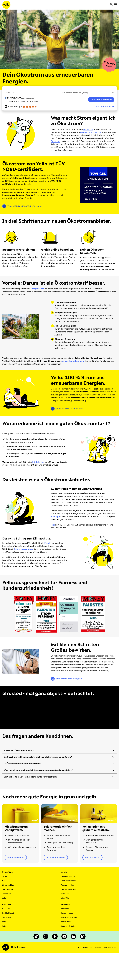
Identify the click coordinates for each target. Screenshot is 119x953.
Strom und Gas (8, 885)
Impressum (98, 947)
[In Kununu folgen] (83, 936)
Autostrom (6, 894)
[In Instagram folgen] (45, 936)
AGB (79, 947)
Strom (4, 876)
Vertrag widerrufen (68, 889)
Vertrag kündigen (68, 885)
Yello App (65, 894)
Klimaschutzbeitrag (69, 917)
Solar (4, 898)
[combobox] (87, 92)
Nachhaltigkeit (8, 913)
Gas (3, 881)
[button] (87, 92)
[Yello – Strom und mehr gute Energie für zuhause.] (6, 5)
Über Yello (6, 909)
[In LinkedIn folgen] (73, 936)
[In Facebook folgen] (55, 936)
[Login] (111, 4)
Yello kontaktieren (68, 881)
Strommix (65, 909)
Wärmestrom (7, 889)
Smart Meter (66, 922)
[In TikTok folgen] (36, 936)
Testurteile (6, 917)
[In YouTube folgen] (64, 936)
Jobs (4, 926)
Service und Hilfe (68, 876)
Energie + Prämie (68, 926)
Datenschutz (88, 947)
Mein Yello (65, 898)
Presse (4, 922)
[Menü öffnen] (115, 4)
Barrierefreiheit (110, 947)
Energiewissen (67, 913)
